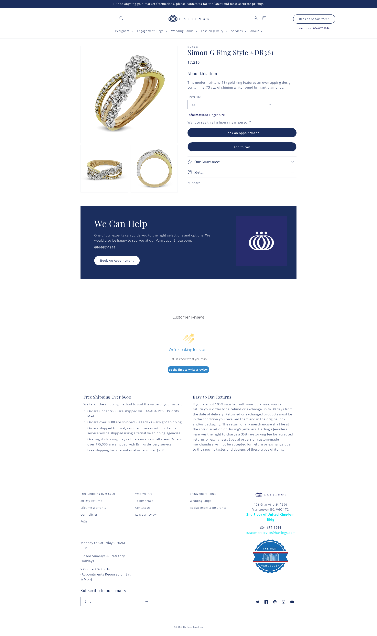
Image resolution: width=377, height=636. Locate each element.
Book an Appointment (314, 19)
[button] (121, 18)
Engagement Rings (203, 494)
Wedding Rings (200, 501)
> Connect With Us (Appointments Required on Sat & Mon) (106, 574)
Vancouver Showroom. (174, 240)
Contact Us (143, 508)
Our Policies (89, 514)
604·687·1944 (321, 28)
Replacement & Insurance (208, 508)
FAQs (84, 521)
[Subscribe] (146, 601)
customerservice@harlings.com (270, 533)
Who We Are (144, 494)
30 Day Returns (91, 501)
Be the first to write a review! (188, 369)
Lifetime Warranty (93, 508)
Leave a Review (146, 514)
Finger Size (194, 96)
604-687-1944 (270, 527)
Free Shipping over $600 (98, 494)
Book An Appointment (117, 260)
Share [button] (196, 183)
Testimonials (144, 501)
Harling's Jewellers (193, 627)
